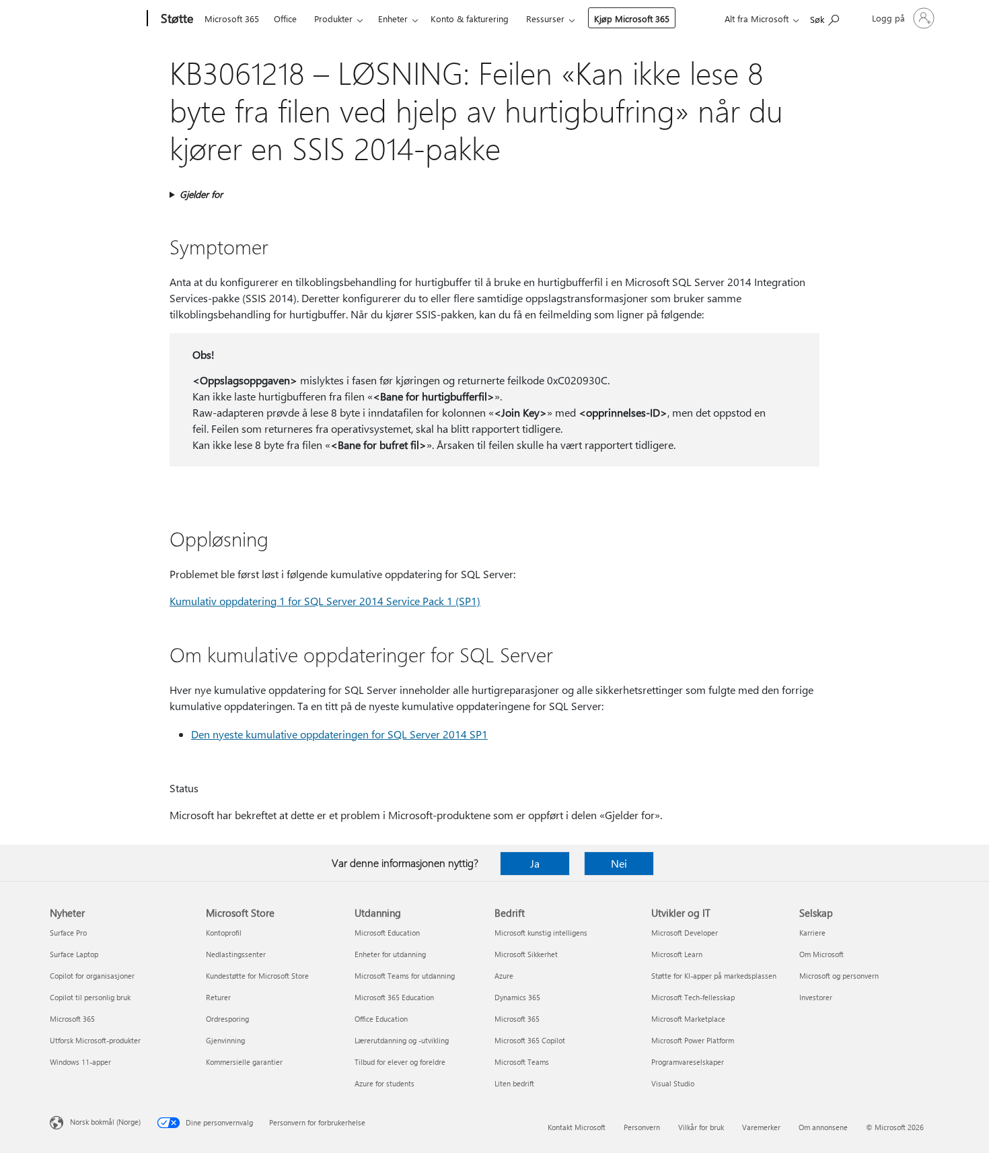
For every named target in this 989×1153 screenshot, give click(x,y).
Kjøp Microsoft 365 (631, 18)
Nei (619, 863)
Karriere (812, 933)
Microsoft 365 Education (394, 997)
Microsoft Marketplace (688, 1019)
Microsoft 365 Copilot (529, 1040)
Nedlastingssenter (236, 954)
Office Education (381, 1019)
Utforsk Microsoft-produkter (95, 1040)
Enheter (393, 18)
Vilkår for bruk (701, 1127)
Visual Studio (672, 1083)
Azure (503, 976)
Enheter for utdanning (390, 954)
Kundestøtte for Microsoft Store (257, 976)
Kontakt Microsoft (577, 1127)
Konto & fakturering (470, 18)
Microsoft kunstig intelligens (540, 933)
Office (285, 18)
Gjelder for (201, 194)
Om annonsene (823, 1127)
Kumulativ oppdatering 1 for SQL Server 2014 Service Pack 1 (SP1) (325, 601)
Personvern (642, 1127)
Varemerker (761, 1127)
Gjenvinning (225, 1040)
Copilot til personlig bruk (90, 997)
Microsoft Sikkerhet (526, 954)
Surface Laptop (74, 954)
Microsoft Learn (676, 954)
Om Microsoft (821, 954)
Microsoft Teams (521, 1062)
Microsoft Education (387, 933)
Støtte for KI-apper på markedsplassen (713, 976)
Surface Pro (68, 933)
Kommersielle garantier (244, 1062)
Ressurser (545, 18)
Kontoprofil (224, 933)
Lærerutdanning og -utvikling (402, 1040)
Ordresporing (227, 1019)
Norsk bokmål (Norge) (105, 1122)
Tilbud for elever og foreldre (400, 1062)
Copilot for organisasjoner (92, 976)
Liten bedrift (514, 1083)
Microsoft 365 (232, 18)
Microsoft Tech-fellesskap (693, 997)
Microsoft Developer (684, 933)
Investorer (815, 997)
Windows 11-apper (80, 1062)
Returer (218, 997)
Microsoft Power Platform (692, 1040)
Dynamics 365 (517, 997)
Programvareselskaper (687, 1062)
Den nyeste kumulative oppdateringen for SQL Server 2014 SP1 (339, 734)
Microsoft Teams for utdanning (405, 976)
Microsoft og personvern (839, 976)
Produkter (333, 18)
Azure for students (384, 1083)
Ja (535, 863)
